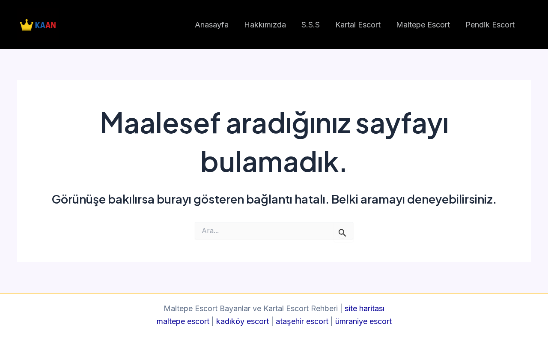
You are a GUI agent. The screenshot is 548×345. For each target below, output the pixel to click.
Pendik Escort (490, 24)
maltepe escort (183, 321)
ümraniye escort (363, 321)
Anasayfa (212, 24)
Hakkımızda (265, 24)
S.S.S (310, 24)
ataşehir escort (302, 321)
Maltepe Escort (423, 24)
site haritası (364, 308)
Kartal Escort (358, 24)
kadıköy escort (242, 321)
